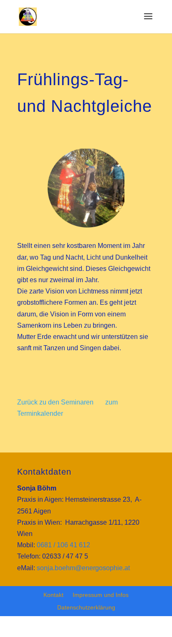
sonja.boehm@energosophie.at (83, 567)
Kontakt (53, 595)
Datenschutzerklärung (86, 607)
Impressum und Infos (101, 595)
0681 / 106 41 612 (63, 545)
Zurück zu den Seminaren (55, 402)
